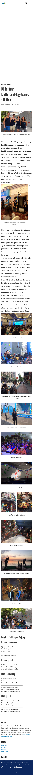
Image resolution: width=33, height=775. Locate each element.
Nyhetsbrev (4, 751)
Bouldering (4, 85)
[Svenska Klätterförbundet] (3, 3)
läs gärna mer (18, 767)
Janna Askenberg (5, 104)
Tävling (9, 85)
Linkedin (3, 749)
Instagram (4, 747)
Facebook (4, 745)
